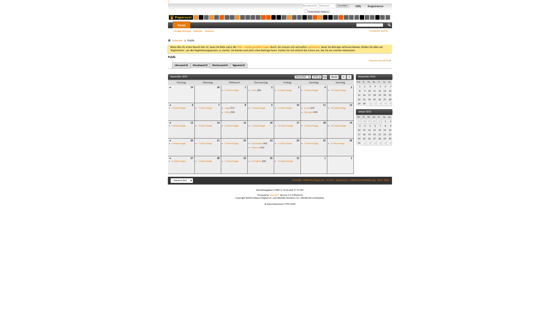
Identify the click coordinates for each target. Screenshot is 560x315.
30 (218, 87)
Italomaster (257, 143)
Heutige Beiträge (182, 31)
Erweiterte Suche (378, 31)
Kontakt (296, 180)
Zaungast (308, 112)
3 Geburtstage (231, 90)
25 (324, 141)
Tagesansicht (239, 65)
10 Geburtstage (338, 108)
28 (218, 158)
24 (298, 141)
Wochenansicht (220, 65)
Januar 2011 (364, 111)
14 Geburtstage (285, 126)
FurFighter (256, 161)
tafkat (227, 112)
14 (218, 123)
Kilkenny (255, 148)
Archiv (330, 180)
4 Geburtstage (285, 108)
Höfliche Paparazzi (313, 180)
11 (324, 105)
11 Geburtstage (338, 90)
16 (271, 123)
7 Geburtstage (205, 108)
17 (298, 123)
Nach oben (383, 180)
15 (244, 123)
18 (324, 123)
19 (351, 123)
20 (192, 141)
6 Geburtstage (285, 90)
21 (218, 141)
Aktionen (209, 31)
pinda (307, 108)
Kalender (198, 31)
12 (351, 105)
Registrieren (375, 6)
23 (271, 141)
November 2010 (366, 76)
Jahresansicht (181, 65)
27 (192, 158)
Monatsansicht (200, 65)
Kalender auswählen (379, 61)
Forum (182, 25)
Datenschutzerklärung (362, 180)
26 (351, 141)
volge (227, 108)
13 (192, 123)
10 (298, 105)
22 (244, 141)
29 (192, 87)
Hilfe (358, 6)
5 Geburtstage (179, 108)
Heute (334, 77)
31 (298, 158)
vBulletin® (275, 195)
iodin (254, 90)
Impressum (342, 180)
